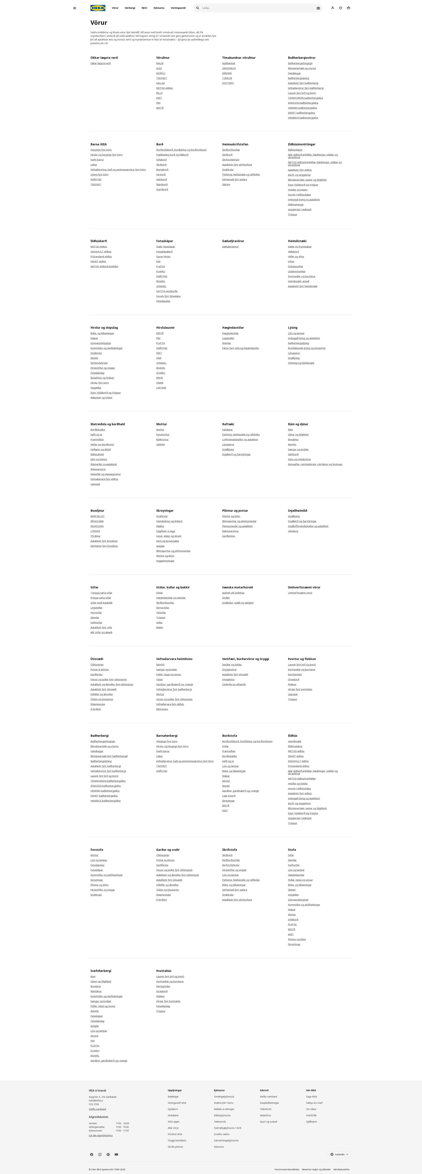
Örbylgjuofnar (295, 266)
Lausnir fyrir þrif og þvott (302, 93)
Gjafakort (173, 1109)
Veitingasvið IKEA (177, 1102)
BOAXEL (160, 281)
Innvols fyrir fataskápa (168, 296)
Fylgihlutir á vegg (165, 531)
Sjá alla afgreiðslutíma (101, 1135)
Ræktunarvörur (230, 531)
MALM (159, 63)
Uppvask (95, 484)
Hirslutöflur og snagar (102, 368)
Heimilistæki (294, 741)
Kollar (159, 622)
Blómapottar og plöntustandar (173, 551)
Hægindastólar (230, 333)
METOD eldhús (164, 88)
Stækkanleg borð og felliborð (172, 154)
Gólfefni (160, 444)
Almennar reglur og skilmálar (316, 1169)
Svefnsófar (96, 622)
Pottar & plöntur (99, 669)
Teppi (159, 679)
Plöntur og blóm (165, 556)
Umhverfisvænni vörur (300, 593)
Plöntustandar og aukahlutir (237, 526)
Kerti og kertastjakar (167, 541)
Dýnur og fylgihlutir (298, 434)
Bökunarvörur (98, 469)
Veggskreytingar (165, 561)
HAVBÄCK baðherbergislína (303, 117)
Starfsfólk (311, 1115)
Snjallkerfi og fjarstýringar (236, 454)
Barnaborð (162, 169)
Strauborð (293, 679)
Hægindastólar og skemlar (171, 597)
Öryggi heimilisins (177, 1140)
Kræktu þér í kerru (223, 1102)
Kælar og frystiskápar (300, 246)
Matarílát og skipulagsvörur (105, 474)
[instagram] (100, 1154)
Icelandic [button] (340, 1154)
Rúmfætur (96, 991)
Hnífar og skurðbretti (102, 444)
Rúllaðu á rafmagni (224, 1109)
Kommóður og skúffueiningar (106, 348)
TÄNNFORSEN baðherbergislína (305, 98)
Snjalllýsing (294, 358)
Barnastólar (162, 607)
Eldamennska (97, 704)
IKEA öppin (173, 1121)
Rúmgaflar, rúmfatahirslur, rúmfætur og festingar (315, 464)
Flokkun (292, 684)
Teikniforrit (265, 1109)
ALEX (159, 68)
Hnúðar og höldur (298, 189)
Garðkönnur (228, 536)
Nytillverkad (228, 63)
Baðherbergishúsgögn (300, 63)
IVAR (158, 358)
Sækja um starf (314, 1102)
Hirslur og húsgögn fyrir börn (106, 154)
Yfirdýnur (95, 536)
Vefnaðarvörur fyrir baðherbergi (305, 88)
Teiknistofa (220, 1121)
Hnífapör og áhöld (100, 449)
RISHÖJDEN (97, 526)
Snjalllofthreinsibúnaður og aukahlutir (308, 526)
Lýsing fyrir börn (99, 174)
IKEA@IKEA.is (96, 1100)
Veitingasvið (178, 8)
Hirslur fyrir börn (99, 382)
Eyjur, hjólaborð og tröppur (303, 184)
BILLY (159, 93)
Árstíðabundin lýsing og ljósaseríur (307, 348)
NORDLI (160, 73)
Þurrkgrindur (295, 674)
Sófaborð (161, 159)
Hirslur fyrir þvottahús (300, 689)
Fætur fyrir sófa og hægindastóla (240, 348)
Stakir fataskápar (165, 246)
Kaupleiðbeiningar (269, 1102)
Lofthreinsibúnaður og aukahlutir (240, 439)
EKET (159, 98)
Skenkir (94, 358)
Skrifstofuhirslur (231, 159)
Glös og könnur (98, 459)
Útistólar (161, 612)
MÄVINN (227, 73)
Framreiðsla (97, 439)
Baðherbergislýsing (298, 78)
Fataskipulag (163, 301)
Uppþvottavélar (296, 271)
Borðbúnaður (97, 429)
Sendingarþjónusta (224, 1096)
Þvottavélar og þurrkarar (302, 276)
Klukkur (160, 526)
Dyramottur (162, 434)
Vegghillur (95, 387)
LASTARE (161, 387)
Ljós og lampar (296, 333)
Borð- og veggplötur (299, 175)
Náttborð (161, 179)
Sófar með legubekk (101, 602)
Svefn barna (97, 159)
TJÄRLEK (227, 78)
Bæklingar (173, 1096)
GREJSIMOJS (229, 68)
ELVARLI (160, 271)
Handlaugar (294, 73)
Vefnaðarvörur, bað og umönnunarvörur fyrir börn (118, 169)
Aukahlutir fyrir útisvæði (103, 689)
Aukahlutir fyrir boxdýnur (104, 541)
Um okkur (311, 1109)
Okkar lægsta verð (100, 63)
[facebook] (91, 1154)
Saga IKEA (311, 1096)
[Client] (332, 8)
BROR (159, 378)
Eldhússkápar (295, 150)
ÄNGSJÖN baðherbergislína (303, 103)
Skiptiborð (162, 184)
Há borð (161, 174)
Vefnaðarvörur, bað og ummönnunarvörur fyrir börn (185, 761)
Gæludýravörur (230, 246)
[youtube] (116, 1154)
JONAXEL (161, 286)
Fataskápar (96, 870)
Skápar (94, 338)
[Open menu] (74, 8)
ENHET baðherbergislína (301, 113)
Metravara (162, 709)
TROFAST (161, 78)
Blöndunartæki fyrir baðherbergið (109, 756)
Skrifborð (161, 164)
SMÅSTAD (96, 179)
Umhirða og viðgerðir (234, 684)
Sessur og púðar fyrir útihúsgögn (108, 679)
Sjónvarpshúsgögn (100, 343)
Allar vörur (173, 1127)
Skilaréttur (265, 1115)
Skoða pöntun (175, 1146)
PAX (158, 103)
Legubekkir (228, 338)
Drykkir (226, 597)
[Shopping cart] (348, 8)
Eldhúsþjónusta (222, 1115)
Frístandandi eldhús (101, 256)
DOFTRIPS (228, 83)
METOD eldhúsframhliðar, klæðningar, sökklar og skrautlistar (315, 163)
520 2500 (94, 1104)
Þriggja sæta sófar (100, 597)
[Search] (197, 8)
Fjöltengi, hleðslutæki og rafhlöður (241, 174)
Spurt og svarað (268, 1121)
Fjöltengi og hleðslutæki (301, 363)
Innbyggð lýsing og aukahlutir (304, 199)
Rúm (290, 429)
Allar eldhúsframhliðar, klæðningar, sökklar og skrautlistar (313, 156)
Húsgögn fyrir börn (101, 150)
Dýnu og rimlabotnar (299, 459)
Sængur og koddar (298, 449)
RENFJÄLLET (97, 516)
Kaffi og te (96, 434)
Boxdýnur (293, 439)
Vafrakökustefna (341, 1169)
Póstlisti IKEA (175, 1134)
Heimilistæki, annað (298, 281)
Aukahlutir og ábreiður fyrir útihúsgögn (111, 684)
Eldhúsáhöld (97, 454)
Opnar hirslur (163, 256)
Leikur (93, 164)
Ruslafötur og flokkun (102, 378)
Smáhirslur (228, 169)
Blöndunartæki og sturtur (302, 68)
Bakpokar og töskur (101, 397)
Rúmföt (292, 444)
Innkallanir (173, 1115)
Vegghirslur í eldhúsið (299, 209)
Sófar (291, 855)
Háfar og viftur (296, 256)
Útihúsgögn (96, 664)
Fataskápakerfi (164, 251)
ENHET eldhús (98, 261)
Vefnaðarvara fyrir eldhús (104, 479)
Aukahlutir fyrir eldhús (300, 170)
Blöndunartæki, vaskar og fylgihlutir (307, 180)
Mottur (160, 429)
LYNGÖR (95, 531)
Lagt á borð (228, 795)
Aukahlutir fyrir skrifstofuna (237, 164)
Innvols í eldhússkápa (299, 194)
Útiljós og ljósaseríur (101, 699)
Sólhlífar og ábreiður (101, 694)
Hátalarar (227, 429)
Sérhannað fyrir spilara (234, 179)
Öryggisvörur (229, 669)
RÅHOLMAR (97, 521)
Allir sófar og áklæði (101, 632)
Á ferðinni (95, 709)
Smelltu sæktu (221, 1134)
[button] (116, 8)
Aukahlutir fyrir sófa (101, 627)
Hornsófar (96, 612)
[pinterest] (108, 1154)
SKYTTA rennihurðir (167, 291)
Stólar (159, 593)
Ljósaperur (294, 353)
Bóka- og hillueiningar (102, 333)
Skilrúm (226, 184)
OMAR (159, 382)
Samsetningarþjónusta (226, 1140)
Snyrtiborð (162, 189)
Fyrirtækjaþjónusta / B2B (227, 1127)
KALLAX (160, 83)
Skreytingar (228, 800)
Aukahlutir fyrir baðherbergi (303, 83)
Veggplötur (228, 679)
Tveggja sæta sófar (101, 593)
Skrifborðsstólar (231, 150)
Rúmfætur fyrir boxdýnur (104, 546)
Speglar (160, 546)
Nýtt (144, 8)
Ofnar (291, 261)
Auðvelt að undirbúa (233, 593)
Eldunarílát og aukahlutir (103, 464)
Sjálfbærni (311, 1121)
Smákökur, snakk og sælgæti (238, 602)
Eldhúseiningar (296, 204)
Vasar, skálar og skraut (168, 536)
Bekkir (159, 627)
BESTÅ (160, 108)
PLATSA (160, 266)
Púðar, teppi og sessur (168, 674)
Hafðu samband (97, 1109)
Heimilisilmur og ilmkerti (169, 521)
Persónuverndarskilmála (287, 1169)
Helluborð (293, 251)
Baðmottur (162, 439)
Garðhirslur (96, 674)
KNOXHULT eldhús (100, 251)
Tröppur (292, 214)
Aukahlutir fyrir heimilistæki (302, 286)
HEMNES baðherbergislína (302, 108)
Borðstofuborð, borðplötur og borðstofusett (181, 150)
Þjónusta (159, 8)
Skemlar (226, 343)
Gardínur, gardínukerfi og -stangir (174, 684)
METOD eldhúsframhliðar (104, 266)
